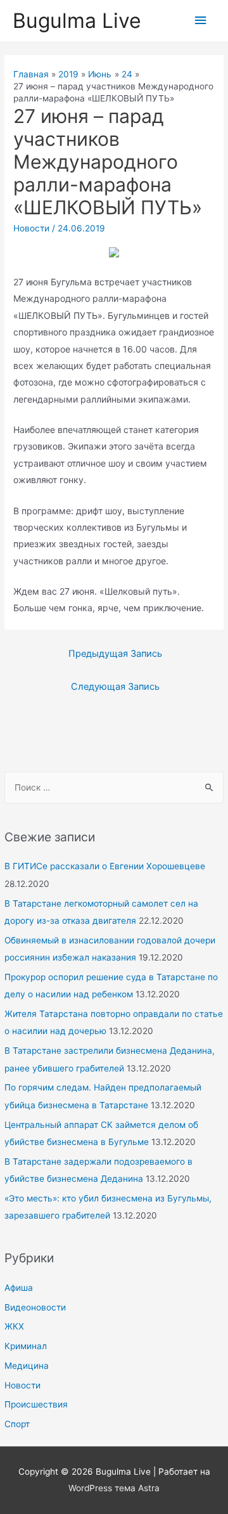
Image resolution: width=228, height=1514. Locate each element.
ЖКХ (14, 1326)
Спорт (17, 1424)
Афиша (18, 1288)
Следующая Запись (115, 686)
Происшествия (36, 1404)
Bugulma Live (77, 20)
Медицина (26, 1366)
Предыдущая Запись (115, 653)
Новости (22, 1385)
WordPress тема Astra (114, 1488)
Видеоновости (35, 1307)
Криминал (25, 1346)
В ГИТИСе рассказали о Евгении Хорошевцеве (104, 866)
